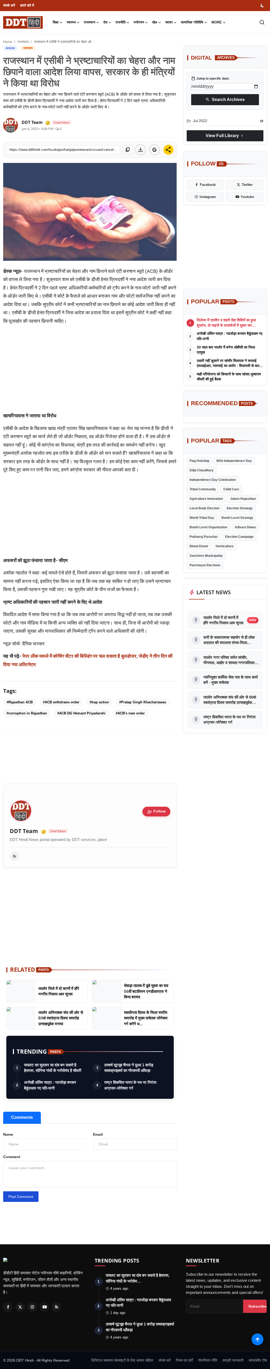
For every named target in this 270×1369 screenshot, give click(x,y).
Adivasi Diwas (245, 527)
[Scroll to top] (257, 1339)
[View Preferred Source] (155, 150)
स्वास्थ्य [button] (71, 22)
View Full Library (225, 135)
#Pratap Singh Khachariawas (142, 702)
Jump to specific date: (210, 78)
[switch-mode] (263, 5)
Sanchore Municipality (206, 556)
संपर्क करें (9, 5)
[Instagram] (32, 1307)
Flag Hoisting (199, 461)
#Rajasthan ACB (20, 702)
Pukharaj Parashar (204, 537)
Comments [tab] (22, 1117)
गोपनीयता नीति (207, 1360)
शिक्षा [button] (56, 22)
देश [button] (105, 22)
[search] (262, 22)
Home (7, 42)
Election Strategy (240, 508)
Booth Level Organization (208, 527)
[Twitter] (20, 1307)
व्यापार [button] (169, 22)
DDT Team (24, 831)
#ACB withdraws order (61, 702)
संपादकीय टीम (258, 1360)
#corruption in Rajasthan (27, 713)
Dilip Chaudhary (202, 470)
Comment (11, 1157)
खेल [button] (154, 22)
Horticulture (225, 546)
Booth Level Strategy (237, 518)
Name (8, 1134)
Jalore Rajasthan (243, 499)
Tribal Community (203, 489)
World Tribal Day (202, 518)
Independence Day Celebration (213, 480)
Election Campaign (239, 537)
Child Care (231, 489)
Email (98, 1134)
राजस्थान (23, 42)
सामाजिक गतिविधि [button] (192, 22)
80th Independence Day (234, 461)
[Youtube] (44, 1307)
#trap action (99, 702)
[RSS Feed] (14, 856)
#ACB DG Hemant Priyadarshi (81, 713)
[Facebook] (8, 1307)
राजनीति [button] (120, 22)
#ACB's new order (130, 713)
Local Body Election (204, 508)
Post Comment (20, 1196)
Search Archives (225, 99)
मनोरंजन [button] (139, 22)
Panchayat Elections (205, 565)
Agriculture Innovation (206, 499)
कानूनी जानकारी (233, 1360)
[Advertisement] (90, 370)
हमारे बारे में (27, 5)
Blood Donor (199, 546)
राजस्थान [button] (89, 22)
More (216, 22)
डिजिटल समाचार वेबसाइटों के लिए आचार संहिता (122, 1360)
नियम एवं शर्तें (184, 1360)
